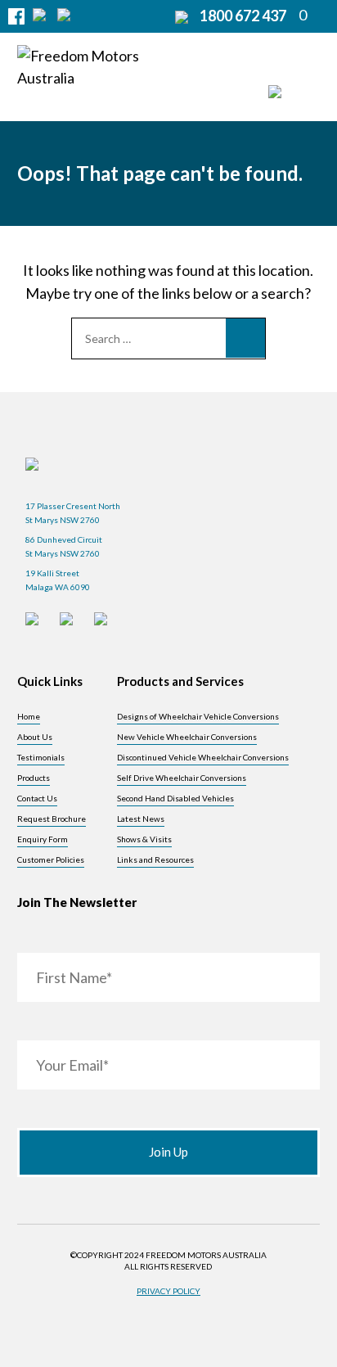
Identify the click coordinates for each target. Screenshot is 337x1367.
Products (33, 778)
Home (28, 716)
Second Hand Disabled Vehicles (175, 798)
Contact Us (37, 798)
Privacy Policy (168, 1291)
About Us (34, 737)
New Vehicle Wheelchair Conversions (187, 737)
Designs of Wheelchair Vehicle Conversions (198, 716)
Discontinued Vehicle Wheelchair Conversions (203, 757)
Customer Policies (50, 859)
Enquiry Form (42, 839)
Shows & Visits (144, 839)
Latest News (140, 818)
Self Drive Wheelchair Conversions (181, 778)
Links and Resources (155, 859)
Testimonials (41, 757)
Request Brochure (51, 818)
